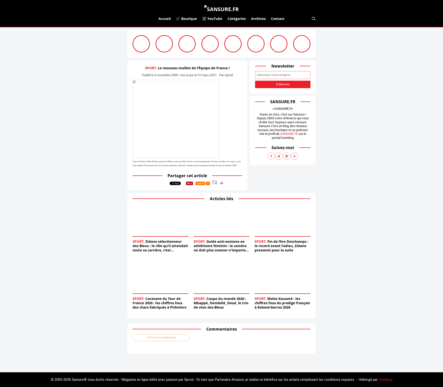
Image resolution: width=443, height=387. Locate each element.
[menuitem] (164, 19)
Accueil (165, 18)
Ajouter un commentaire (161, 337)
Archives (258, 18)
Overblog (385, 379)
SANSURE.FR (289, 134)
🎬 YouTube (212, 18)
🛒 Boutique (186, 18)
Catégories (237, 18)
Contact (277, 18)
